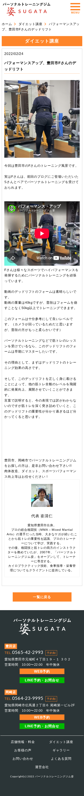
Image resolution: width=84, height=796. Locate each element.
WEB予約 (42, 671)
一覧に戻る (42, 597)
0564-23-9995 (27, 698)
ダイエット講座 (31, 24)
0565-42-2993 (27, 652)
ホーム (7, 24)
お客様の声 (22, 750)
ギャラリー (61, 750)
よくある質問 (61, 758)
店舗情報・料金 (23, 742)
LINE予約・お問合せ (42, 680)
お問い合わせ (22, 758)
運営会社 (42, 767)
